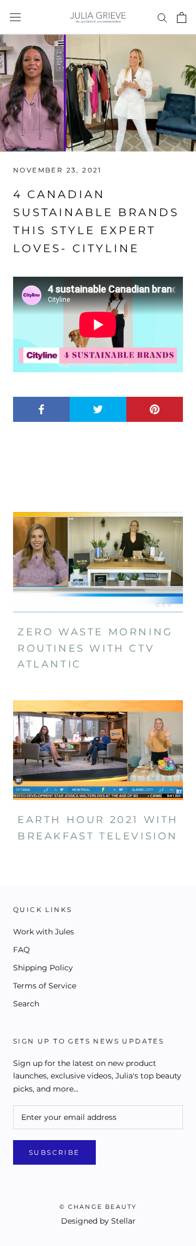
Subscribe (54, 1152)
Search (26, 1004)
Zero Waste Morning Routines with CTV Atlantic (95, 648)
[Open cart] (181, 17)
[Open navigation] (15, 17)
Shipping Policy (43, 968)
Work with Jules (43, 932)
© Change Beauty (98, 1207)
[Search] (162, 17)
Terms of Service (44, 986)
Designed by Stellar (98, 1221)
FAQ (21, 950)
